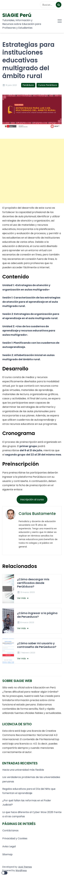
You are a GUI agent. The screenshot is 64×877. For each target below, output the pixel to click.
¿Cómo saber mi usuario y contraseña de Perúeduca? (36, 645)
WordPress (21, 870)
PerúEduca (28, 85)
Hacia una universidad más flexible (23, 770)
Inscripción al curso (32, 499)
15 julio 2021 (11, 85)
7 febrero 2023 (27, 652)
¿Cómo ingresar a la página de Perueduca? (37, 614)
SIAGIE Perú (16, 15)
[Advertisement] (32, 171)
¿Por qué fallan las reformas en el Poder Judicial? (26, 802)
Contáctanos (10, 830)
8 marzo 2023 (27, 622)
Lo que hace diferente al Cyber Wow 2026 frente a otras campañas (32, 814)
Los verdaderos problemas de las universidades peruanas (31, 779)
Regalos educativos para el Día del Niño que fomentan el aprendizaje (28, 791)
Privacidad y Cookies (14, 838)
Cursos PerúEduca (47, 85)
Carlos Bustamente (37, 513)
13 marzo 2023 (27, 592)
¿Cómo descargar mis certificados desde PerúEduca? (33, 582)
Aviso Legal (9, 846)
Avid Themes (25, 866)
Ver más (21, 598)
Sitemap (7, 854)
